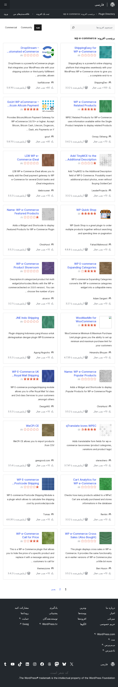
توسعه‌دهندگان (50, 618)
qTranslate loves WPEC (81, 425)
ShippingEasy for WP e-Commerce (85, 49)
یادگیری (53, 607)
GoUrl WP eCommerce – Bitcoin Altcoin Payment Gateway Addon (23, 103)
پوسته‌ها (82, 613)
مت (111, 639)
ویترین (83, 607)
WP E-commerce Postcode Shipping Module (26, 481)
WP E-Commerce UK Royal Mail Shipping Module (25, 373)
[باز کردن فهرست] (5, 4)
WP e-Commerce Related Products (85, 103)
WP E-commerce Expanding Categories (82, 265)
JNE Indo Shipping (27, 317)
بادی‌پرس (108, 650)
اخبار (112, 613)
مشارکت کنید (22, 607)
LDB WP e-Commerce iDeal (28, 157)
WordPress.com (104, 634)
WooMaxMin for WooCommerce (86, 319)
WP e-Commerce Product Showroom (26, 265)
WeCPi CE (32, 425)
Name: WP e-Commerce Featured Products (23, 211)
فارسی (104, 664)
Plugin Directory (107, 14)
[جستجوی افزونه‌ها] (73, 27)
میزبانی (111, 618)
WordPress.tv (48, 624)
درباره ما (110, 607)
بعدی (53, 589)
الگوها (83, 624)
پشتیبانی (53, 613)
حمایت (24, 618)
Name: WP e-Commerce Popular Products (80, 373)
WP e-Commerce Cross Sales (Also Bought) (80, 535)
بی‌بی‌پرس (108, 644)
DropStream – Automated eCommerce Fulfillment (23, 49)
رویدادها (25, 613)
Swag (24, 624)
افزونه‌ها (82, 618)
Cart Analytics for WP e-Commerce (84, 481)
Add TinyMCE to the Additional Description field (81, 157)
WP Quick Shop (86, 209)
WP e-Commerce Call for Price (27, 535)
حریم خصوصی (107, 624)
